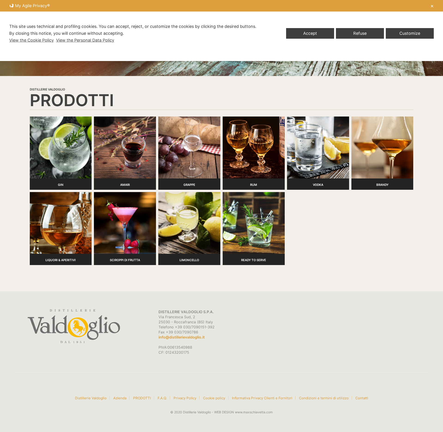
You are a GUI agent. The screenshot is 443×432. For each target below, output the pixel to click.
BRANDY (382, 185)
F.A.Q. (162, 398)
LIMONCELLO (189, 260)
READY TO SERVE (253, 260)
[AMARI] (125, 147)
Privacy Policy (185, 398)
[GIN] (61, 147)
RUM (253, 185)
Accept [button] (310, 33)
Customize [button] (409, 33)
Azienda (119, 398)
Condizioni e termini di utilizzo (324, 398)
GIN (60, 185)
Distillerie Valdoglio (91, 398)
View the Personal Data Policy (85, 40)
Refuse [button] (360, 33)
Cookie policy (214, 398)
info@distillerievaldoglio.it (182, 337)
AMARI (125, 185)
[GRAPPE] (189, 147)
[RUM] (254, 147)
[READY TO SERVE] (254, 223)
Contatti (361, 398)
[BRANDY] (382, 147)
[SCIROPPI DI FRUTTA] (125, 223)
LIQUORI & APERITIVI (60, 260)
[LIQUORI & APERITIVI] (61, 223)
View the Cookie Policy (31, 40)
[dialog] (221, 30)
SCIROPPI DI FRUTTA (125, 260)
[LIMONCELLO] (189, 223)
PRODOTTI (142, 398)
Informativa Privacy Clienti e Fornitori (262, 398)
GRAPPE (189, 185)
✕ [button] (432, 6)
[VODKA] (318, 147)
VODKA (318, 185)
